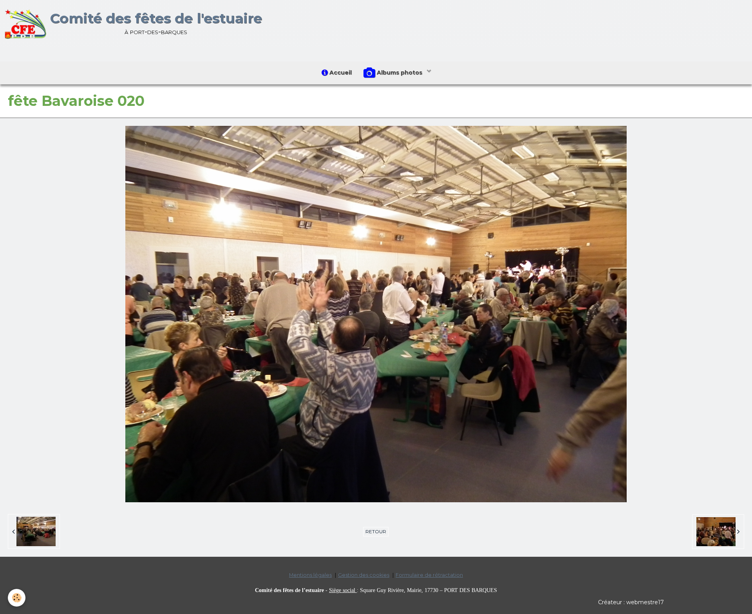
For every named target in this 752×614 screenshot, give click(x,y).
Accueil (340, 72)
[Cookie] (16, 598)
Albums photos (399, 72)
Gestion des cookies (363, 575)
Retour (375, 531)
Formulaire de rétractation (429, 575)
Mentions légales (310, 575)
